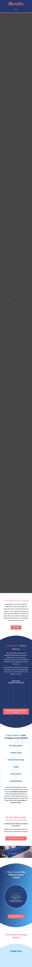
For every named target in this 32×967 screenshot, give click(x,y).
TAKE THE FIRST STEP (16, 916)
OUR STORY (16, 627)
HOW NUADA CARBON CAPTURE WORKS (16, 711)
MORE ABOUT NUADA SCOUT (16, 838)
